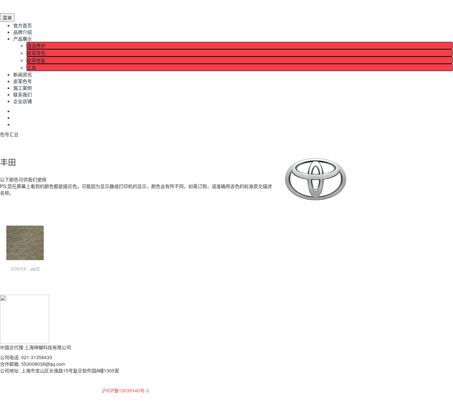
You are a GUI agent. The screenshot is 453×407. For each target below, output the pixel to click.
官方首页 (22, 25)
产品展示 (22, 38)
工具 (31, 67)
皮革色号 (22, 81)
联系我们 (22, 94)
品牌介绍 (22, 32)
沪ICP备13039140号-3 (125, 390)
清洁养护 (36, 45)
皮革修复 (36, 60)
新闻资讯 (22, 74)
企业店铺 (22, 101)
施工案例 (22, 87)
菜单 (7, 17)
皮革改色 (36, 53)
